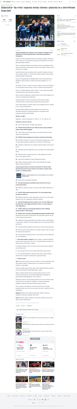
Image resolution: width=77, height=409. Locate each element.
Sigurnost (59, 395)
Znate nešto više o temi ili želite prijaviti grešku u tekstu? (27, 302)
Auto (46, 1)
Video (61, 1)
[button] (51, 342)
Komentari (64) (35, 338)
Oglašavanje (46, 395)
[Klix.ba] (6, 1)
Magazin (29, 1)
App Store (35, 402)
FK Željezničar (29, 305)
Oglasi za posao (66, 395)
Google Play (42, 402)
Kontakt (35, 395)
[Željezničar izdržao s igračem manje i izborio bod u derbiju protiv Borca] (19, 326)
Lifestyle (35, 1)
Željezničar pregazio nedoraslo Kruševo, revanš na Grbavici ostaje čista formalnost (37, 332)
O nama (40, 395)
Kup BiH (17, 305)
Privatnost (53, 395)
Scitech (41, 1)
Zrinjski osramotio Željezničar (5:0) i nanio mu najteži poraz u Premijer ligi (38, 318)
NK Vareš (23, 305)
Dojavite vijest (15, 395)
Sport (24, 1)
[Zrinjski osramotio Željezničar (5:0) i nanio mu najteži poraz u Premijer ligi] (19, 319)
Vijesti (14, 1)
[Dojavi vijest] (73, 2)
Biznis (19, 1)
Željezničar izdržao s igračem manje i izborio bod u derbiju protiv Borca (38, 324)
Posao (56, 1)
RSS (48, 399)
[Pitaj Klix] (70, 2)
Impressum (22, 395)
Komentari (29, 395)
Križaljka (51, 1)
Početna (8, 395)
